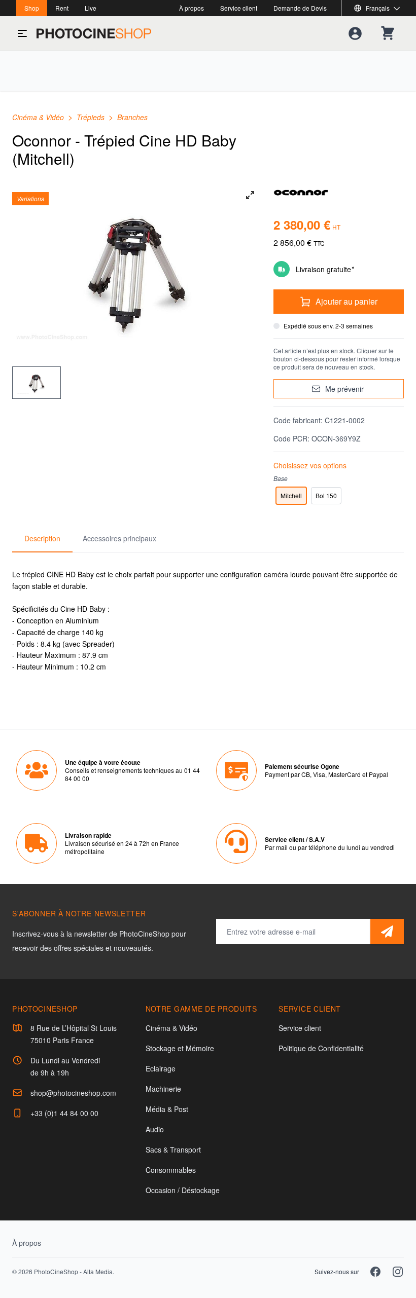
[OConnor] (338, 192)
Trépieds (92, 117)
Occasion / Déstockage (183, 1190)
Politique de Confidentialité (321, 1048)
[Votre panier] (387, 33)
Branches (132, 117)
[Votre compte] (355, 33)
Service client (238, 8)
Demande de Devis (300, 8)
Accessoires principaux (119, 538)
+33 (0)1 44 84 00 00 (64, 1113)
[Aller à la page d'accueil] (94, 33)
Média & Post (167, 1109)
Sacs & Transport (173, 1149)
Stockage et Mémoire (180, 1048)
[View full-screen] (250, 195)
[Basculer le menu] (22, 33)
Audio (155, 1129)
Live (90, 8)
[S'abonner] (387, 931)
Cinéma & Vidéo (39, 117)
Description (42, 538)
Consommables (171, 1170)
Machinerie (163, 1089)
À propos (191, 8)
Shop (31, 8)
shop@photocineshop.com (73, 1093)
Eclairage (161, 1068)
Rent (61, 8)
